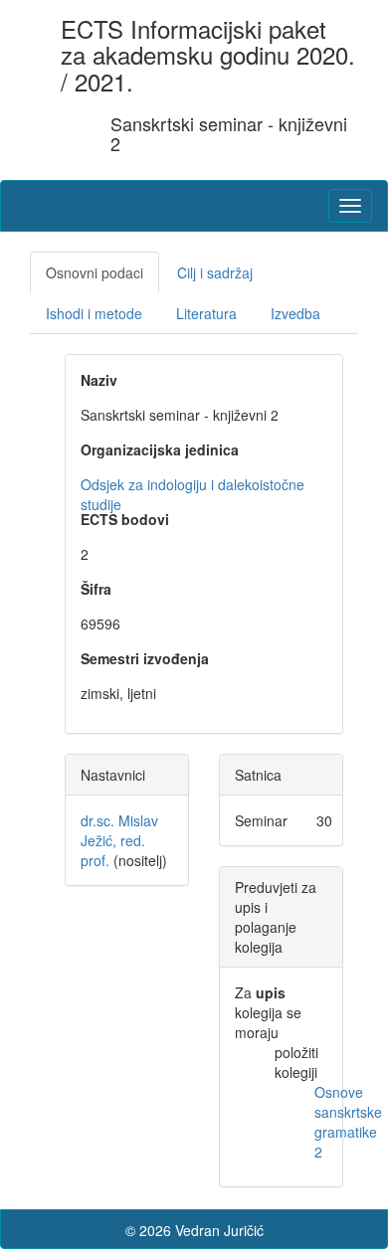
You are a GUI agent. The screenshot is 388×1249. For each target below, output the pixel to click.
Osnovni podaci (94, 272)
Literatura (206, 313)
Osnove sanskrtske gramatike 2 (348, 1121)
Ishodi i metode (94, 313)
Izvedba (295, 313)
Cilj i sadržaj (215, 272)
